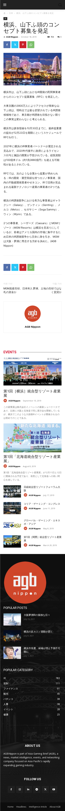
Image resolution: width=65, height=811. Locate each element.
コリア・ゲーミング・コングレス (42, 503)
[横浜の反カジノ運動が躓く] (12, 636)
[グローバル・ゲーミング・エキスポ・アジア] (12, 525)
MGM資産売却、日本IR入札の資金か (17, 290)
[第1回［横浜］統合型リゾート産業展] (32, 372)
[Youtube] (53, 789)
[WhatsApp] (30, 44)
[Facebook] (6, 44)
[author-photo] (32, 321)
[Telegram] (36, 789)
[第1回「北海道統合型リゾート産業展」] (32, 438)
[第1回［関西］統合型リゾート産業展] (12, 541)
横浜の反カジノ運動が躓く (38, 631)
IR (5, 18)
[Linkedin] (28, 789)
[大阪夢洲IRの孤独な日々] (12, 619)
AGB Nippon (12, 37)
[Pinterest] (22, 44)
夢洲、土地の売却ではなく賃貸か (47, 290)
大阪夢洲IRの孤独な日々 (37, 615)
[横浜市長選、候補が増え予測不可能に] (12, 653)
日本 (11, 13)
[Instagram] (19, 789)
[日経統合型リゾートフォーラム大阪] (12, 491)
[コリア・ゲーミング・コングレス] (12, 508)
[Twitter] (14, 44)
